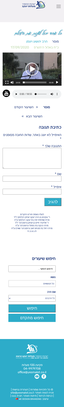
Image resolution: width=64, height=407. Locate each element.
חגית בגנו (16, 395)
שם (58, 174)
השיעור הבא (34, 116)
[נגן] (57, 82)
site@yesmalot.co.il (22, 392)
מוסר (55, 41)
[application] (32, 69)
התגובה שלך (51, 146)
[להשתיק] (12, 82)
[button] (32, 69)
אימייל (56, 187)
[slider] (35, 82)
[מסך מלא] (7, 82)
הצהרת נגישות (20, 389)
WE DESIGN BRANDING (29, 399)
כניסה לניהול (46, 395)
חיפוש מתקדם (32, 317)
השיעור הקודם (23, 107)
